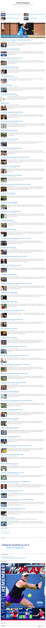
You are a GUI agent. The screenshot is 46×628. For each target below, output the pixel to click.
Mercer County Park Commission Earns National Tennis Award (16, 400)
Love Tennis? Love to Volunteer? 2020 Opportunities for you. (16, 40)
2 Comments (12, 410)
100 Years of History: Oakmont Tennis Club (37, 14)
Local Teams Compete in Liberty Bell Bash (11, 175)
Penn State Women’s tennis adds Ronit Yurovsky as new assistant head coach (13, 558)
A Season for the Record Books (8, 274)
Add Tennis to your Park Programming (10, 211)
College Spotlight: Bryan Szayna (9, 301)
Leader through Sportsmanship (9, 94)
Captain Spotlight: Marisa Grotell (9, 130)
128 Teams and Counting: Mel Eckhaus (13, 14)
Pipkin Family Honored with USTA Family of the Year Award (16, 238)
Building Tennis (5, 103)
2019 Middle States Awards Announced (8, 556)
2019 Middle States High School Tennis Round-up (13, 508)
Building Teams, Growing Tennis (9, 292)
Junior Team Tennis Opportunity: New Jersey (12, 490)
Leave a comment (14, 50)
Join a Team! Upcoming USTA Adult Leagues (12, 112)
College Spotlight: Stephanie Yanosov (13, 18)
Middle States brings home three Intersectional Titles (14, 373)
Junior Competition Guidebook (5, 531)
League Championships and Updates (10, 427)
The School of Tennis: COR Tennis (9, 202)
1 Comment (13, 41)
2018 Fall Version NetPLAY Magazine (10, 391)
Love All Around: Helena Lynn (8, 229)
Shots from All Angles (33, 18)
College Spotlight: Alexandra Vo (9, 337)
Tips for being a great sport (8, 517)
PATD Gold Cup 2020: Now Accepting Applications (18, 36)
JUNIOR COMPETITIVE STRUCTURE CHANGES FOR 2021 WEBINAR (17, 499)
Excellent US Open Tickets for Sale (9, 139)
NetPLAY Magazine (23, 3)
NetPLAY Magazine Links (7, 76)
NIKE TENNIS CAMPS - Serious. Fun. (10, 463)
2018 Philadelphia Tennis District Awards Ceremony (14, 256)
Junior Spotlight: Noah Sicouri (8, 247)
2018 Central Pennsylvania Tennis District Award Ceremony (16, 184)
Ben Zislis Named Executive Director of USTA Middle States (16, 481)
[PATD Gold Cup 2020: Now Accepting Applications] (23, 30)
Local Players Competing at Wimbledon (11, 436)
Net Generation (3, 530)
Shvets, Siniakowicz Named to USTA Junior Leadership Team (16, 445)
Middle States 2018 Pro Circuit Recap (10, 418)
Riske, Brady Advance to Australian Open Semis (13, 310)
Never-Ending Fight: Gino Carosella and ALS (12, 319)
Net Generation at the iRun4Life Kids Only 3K (12, 454)
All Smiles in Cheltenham (7, 220)
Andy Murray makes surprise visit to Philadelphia (13, 382)
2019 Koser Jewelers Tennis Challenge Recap (12, 121)
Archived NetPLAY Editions (5, 533)
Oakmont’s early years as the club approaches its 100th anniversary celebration (14, 557)
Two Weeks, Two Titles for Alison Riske (11, 166)
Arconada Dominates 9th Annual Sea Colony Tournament (15, 157)
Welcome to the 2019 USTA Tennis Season (11, 265)
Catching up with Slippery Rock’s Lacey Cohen (12, 472)
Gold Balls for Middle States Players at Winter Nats (13, 346)
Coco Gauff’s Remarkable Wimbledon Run (11, 148)
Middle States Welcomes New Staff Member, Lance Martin (15, 364)
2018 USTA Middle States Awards (9, 328)
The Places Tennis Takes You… (8, 193)
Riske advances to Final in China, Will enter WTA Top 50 (15, 355)
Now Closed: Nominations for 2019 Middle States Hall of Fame (16, 283)
